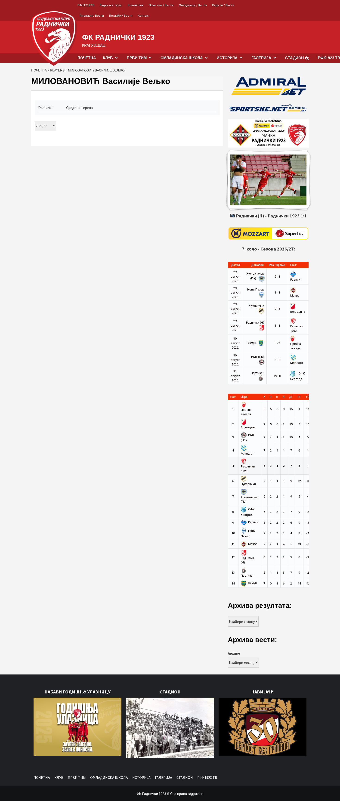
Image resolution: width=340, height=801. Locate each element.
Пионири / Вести (92, 15)
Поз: (233, 397)
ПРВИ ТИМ (137, 58)
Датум (235, 265)
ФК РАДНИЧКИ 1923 (118, 37)
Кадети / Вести (223, 5)
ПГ (299, 397)
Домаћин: (257, 265)
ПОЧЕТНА (86, 58)
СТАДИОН (294, 58)
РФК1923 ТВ (85, 5)
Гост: (293, 265)
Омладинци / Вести (193, 5)
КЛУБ (108, 58)
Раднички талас (111, 5)
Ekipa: (244, 397)
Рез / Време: (277, 265)
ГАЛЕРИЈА (261, 58)
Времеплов (136, 5)
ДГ (291, 397)
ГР (307, 397)
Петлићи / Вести (121, 15)
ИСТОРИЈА (227, 58)
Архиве (234, 653)
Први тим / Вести (161, 5)
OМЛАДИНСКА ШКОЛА (182, 58)
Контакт (144, 15)
